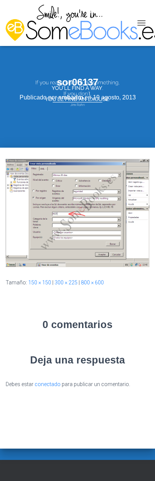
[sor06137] (77, 212)
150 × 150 (39, 282)
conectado (48, 384)
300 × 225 (66, 282)
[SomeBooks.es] (69, 23)
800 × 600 (92, 282)
